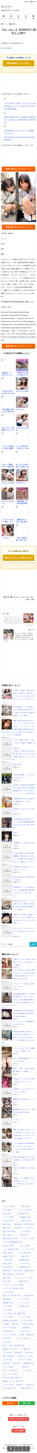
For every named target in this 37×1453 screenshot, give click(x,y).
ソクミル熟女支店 (11, 1249)
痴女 (7, 1278)
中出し (27, 597)
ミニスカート (27, 1238)
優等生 (24, 1306)
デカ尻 (7, 1260)
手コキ (25, 1331)
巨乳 (25, 1206)
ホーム (5, 24)
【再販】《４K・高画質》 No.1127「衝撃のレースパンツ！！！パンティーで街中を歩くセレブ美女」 (24, 1181)
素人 (32, 597)
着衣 (16, 1324)
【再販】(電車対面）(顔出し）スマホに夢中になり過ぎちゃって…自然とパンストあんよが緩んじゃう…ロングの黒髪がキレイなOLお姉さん (18, 1037)
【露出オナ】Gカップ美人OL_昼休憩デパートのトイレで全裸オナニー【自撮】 (24, 962)
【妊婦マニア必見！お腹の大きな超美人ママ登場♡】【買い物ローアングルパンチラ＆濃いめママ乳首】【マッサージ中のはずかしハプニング (18, 696)
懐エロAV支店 (9, 1388)
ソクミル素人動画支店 (12, 1242)
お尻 (6, 1338)
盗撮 (7, 1299)
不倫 (19, 1385)
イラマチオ (23, 1338)
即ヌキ (29, 1352)
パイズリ (25, 1317)
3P (6, 1324)
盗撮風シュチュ (10, 1349)
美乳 (25, 1256)
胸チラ (7, 1235)
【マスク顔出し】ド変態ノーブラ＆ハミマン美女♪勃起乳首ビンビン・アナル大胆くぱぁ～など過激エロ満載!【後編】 (20, 106)
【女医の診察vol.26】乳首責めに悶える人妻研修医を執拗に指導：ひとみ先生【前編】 (24, 1013)
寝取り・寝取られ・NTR (13, 1274)
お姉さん (28, 1324)
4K (21, 1335)
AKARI (15, 833)
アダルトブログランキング (18, 1419)
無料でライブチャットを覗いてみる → (18, 557)
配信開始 (24, 1260)
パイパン (8, 1385)
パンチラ (8, 1217)
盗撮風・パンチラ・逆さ (13, 1381)
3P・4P (7, 1360)
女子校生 (8, 1331)
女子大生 (8, 1220)
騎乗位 (23, 1281)
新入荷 (7, 1267)
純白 (7, 1281)
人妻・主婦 (9, 1231)
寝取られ (26, 1388)
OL (29, 1228)
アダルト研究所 (18, 1430)
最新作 (29, 1270)
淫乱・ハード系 (10, 1370)
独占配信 (25, 1217)
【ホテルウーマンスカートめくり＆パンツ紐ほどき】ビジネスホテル (24, 931)
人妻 (18, 1224)
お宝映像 (24, 1267)
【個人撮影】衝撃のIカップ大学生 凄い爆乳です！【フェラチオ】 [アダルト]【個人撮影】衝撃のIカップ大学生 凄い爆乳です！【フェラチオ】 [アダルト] (19, 999)
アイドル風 (24, 1253)
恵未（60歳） (17, 764)
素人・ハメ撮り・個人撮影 (13, 1345)
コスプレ (8, 1292)
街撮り (7, 1253)
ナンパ (25, 1302)
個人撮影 (8, 1302)
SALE (18, 1270)
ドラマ (7, 1306)
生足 (18, 1228)
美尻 (7, 1228)
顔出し (7, 1263)
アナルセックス (24, 1360)
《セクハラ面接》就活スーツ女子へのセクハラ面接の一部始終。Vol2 (24, 743)
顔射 (26, 1327)
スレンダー (16, 597)
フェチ (7, 1352)
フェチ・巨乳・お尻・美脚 (14, 1313)
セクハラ (23, 1299)
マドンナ (8, 1367)
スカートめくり (10, 1374)
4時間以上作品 (10, 1320)
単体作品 (23, 1213)
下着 (24, 1367)
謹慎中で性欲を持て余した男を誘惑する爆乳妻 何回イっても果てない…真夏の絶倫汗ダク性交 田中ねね (20, 119)
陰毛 (6, 1363)
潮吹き (29, 1295)
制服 (30, 1335)
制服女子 (8, 1256)
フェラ (22, 597)
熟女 (7, 1224)
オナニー (8, 1206)
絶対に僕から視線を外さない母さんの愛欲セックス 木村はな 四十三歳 (24, 1160)
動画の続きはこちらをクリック (18, 169)
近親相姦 (28, 1363)
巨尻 (16, 1363)
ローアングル (9, 1327)
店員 (29, 1385)
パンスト (8, 1317)
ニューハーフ (9, 1335)
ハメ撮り (25, 1220)
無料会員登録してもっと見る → (18, 63)
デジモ (7, 1310)
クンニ (27, 1370)
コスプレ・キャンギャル (13, 1285)
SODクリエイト (25, 1356)
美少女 (28, 599)
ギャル (25, 1245)
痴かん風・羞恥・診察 (12, 1377)
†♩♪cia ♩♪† (17, 1119)
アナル (7, 1342)
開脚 (26, 1349)
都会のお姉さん (10, 1238)
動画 (18, 1352)
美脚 (7, 1270)
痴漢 (24, 1235)
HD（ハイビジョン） (24, 1278)
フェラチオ (27, 1320)
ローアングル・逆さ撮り (13, 1288)
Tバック (24, 1263)
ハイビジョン (24, 1210)
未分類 (13, 24)
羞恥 (32, 599)
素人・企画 (8, 1356)
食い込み (8, 1245)
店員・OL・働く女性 (12, 1295)
